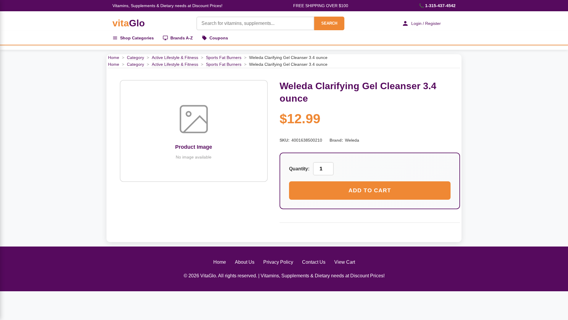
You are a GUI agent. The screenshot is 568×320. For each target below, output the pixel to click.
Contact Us (313, 262)
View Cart (344, 262)
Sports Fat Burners (223, 57)
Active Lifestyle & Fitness (175, 57)
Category (135, 57)
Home (113, 57)
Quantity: (299, 168)
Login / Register (426, 23)
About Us (244, 262)
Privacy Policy (278, 262)
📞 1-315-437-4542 (437, 5)
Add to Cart (369, 190)
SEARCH (329, 23)
